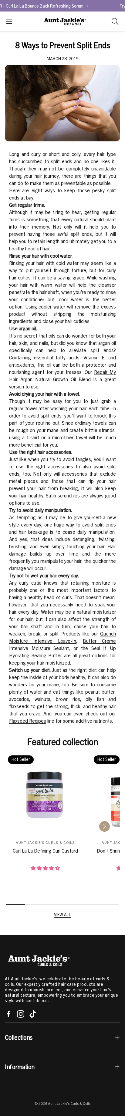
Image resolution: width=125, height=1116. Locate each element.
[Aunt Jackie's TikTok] (32, 1014)
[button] (9, 21)
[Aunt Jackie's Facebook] (8, 1014)
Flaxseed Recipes (27, 720)
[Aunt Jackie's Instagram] (20, 1014)
